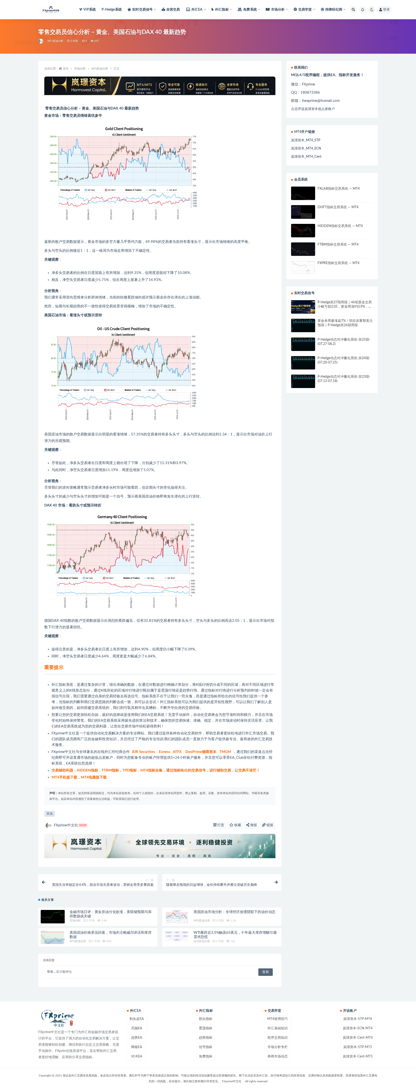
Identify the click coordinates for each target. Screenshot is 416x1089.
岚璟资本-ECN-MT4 (357, 1028)
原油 (49, 813)
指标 (62, 685)
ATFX (177, 752)
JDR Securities (143, 752)
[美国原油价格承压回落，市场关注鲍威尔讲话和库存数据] (53, 940)
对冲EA (136, 1056)
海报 (253, 825)
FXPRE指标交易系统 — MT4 (338, 263)
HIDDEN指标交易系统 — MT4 (340, 226)
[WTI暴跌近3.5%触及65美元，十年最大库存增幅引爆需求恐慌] (177, 936)
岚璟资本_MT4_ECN (306, 148)
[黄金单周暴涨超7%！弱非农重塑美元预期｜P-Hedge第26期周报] (303, 325)
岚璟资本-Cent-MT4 (358, 1037)
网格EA (136, 1047)
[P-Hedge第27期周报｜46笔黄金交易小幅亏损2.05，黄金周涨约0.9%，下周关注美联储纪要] (303, 307)
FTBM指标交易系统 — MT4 (338, 244)
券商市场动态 (277, 1056)
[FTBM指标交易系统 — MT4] (303, 250)
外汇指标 (167, 702)
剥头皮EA (137, 1019)
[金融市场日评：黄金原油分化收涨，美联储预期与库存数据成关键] (53, 918)
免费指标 (205, 1056)
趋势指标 (205, 1037)
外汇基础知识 (277, 1028)
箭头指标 (205, 1019)
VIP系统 (89, 9)
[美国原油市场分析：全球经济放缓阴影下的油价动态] (177, 918)
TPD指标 (130, 770)
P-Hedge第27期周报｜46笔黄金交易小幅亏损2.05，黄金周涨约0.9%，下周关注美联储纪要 (345, 307)
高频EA (136, 1028)
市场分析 (80, 68)
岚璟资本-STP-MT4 (357, 1019)
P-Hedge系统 (112, 9)
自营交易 (173, 9)
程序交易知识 (277, 1037)
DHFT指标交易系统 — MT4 (338, 207)
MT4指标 (147, 770)
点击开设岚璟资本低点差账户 (313, 109)
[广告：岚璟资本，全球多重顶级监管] (159, 86)
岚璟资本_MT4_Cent (306, 156)
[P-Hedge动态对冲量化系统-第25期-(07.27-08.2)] (303, 344)
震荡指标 (205, 1028)
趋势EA (136, 1037)
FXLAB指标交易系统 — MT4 (339, 188)
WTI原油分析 (55, 41)
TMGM (225, 752)
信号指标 (205, 1047)
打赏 (220, 825)
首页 (66, 68)
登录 (386, 9)
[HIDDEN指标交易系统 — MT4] (303, 232)
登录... (51, 971)
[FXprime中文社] (41, 41)
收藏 (237, 825)
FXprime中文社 (64, 733)
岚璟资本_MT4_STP (305, 140)
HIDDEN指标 (87, 770)
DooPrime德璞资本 (200, 752)
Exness (164, 752)
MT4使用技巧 (277, 1019)
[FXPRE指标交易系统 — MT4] (303, 267)
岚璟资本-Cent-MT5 (358, 1056)
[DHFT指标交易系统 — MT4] (303, 213)
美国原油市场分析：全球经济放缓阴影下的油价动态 (234, 912)
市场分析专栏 (277, 1047)
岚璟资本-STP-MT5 (357, 1047)
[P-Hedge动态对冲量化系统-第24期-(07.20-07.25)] (303, 362)
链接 (269, 825)
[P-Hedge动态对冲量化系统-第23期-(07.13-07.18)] (303, 381)
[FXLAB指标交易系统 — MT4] (303, 195)
